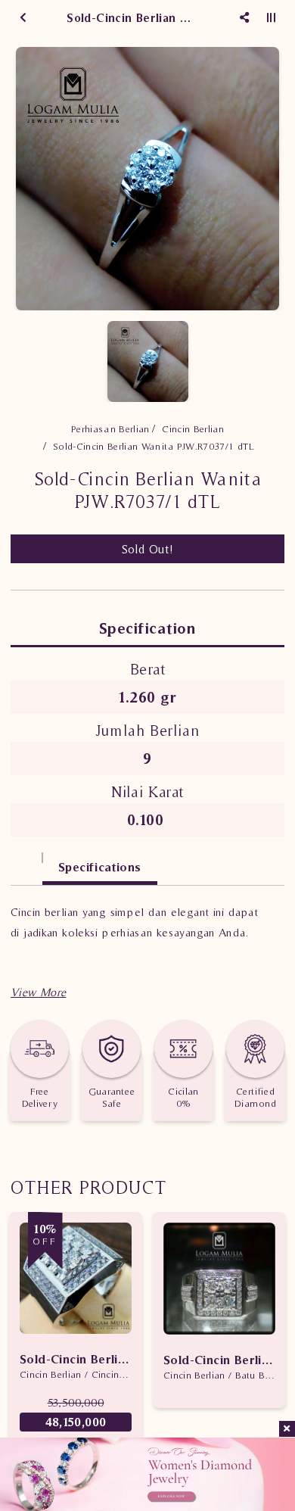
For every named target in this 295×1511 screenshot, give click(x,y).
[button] (38, 992)
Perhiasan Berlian (110, 429)
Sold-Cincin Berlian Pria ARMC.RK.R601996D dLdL (219, 1359)
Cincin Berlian (193, 429)
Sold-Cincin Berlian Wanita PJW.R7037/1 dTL (154, 446)
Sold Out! (148, 549)
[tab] (26, 859)
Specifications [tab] (99, 867)
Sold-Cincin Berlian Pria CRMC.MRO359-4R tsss (76, 1359)
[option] (147, 178)
